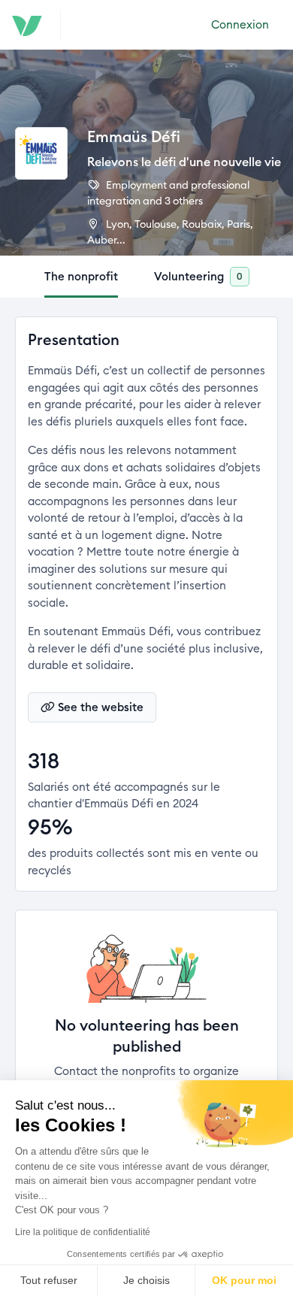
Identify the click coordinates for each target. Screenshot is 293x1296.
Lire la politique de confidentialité (82, 1232)
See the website (100, 707)
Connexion (240, 24)
